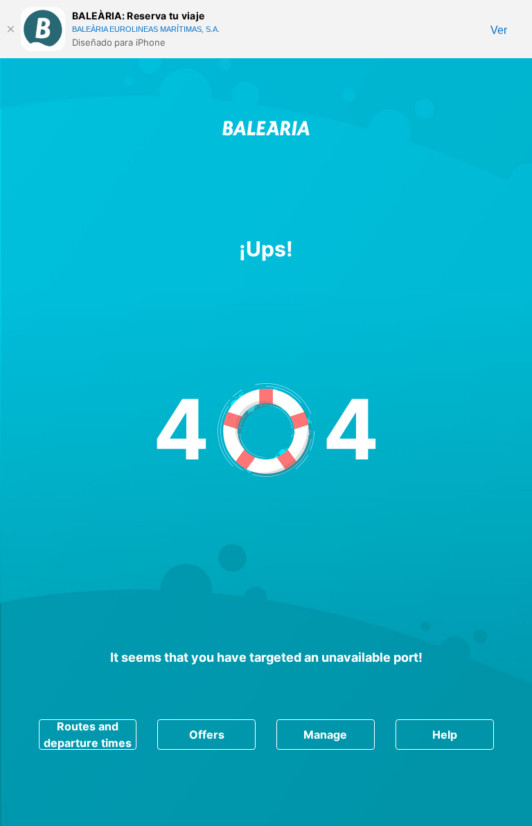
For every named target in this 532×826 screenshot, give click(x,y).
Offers (206, 734)
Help (444, 734)
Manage (325, 734)
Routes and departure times (88, 734)
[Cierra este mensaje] (10, 29)
